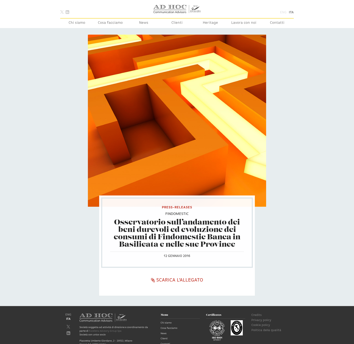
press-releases (177, 207)
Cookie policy (260, 325)
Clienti (177, 23)
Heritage (210, 23)
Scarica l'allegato (179, 280)
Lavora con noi (243, 23)
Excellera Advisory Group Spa (105, 331)
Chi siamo (77, 23)
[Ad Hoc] (177, 9)
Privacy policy (261, 320)
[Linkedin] (67, 12)
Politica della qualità (266, 330)
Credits (256, 315)
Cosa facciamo (110, 23)
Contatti (277, 23)
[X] (62, 12)
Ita (291, 12)
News (143, 23)
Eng (283, 12)
